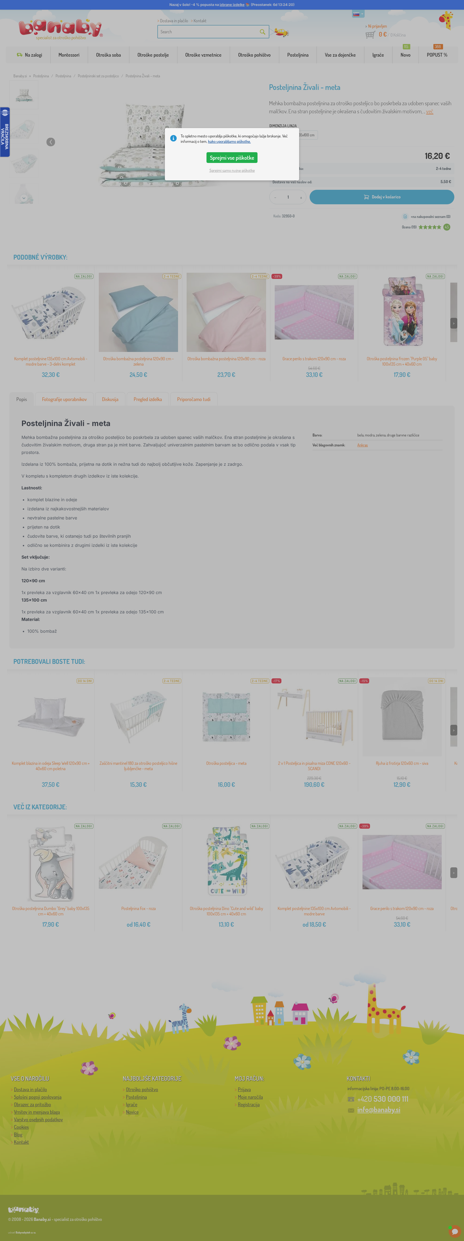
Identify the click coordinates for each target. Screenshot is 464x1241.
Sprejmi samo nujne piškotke (232, 170)
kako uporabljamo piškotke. (229, 141)
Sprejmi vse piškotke (232, 157)
